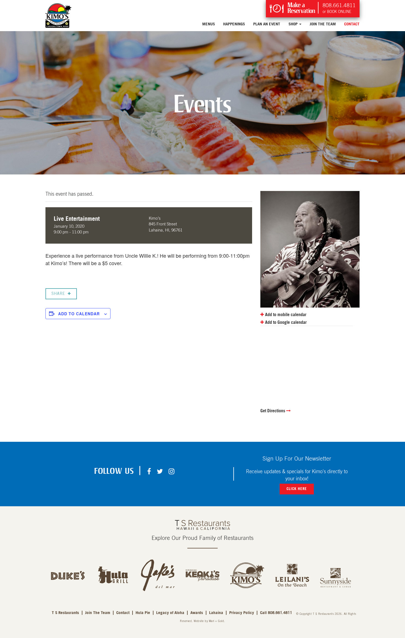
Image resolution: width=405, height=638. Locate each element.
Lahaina (216, 613)
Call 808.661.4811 (276, 613)
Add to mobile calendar (285, 315)
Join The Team (323, 24)
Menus (208, 24)
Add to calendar (79, 313)
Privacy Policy (241, 613)
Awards (196, 613)
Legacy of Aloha (170, 613)
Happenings (234, 24)
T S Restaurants (65, 613)
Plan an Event (266, 24)
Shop (293, 24)
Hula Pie (143, 613)
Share (58, 294)
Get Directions (273, 411)
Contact (352, 24)
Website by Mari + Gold (209, 621)
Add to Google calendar (285, 322)
